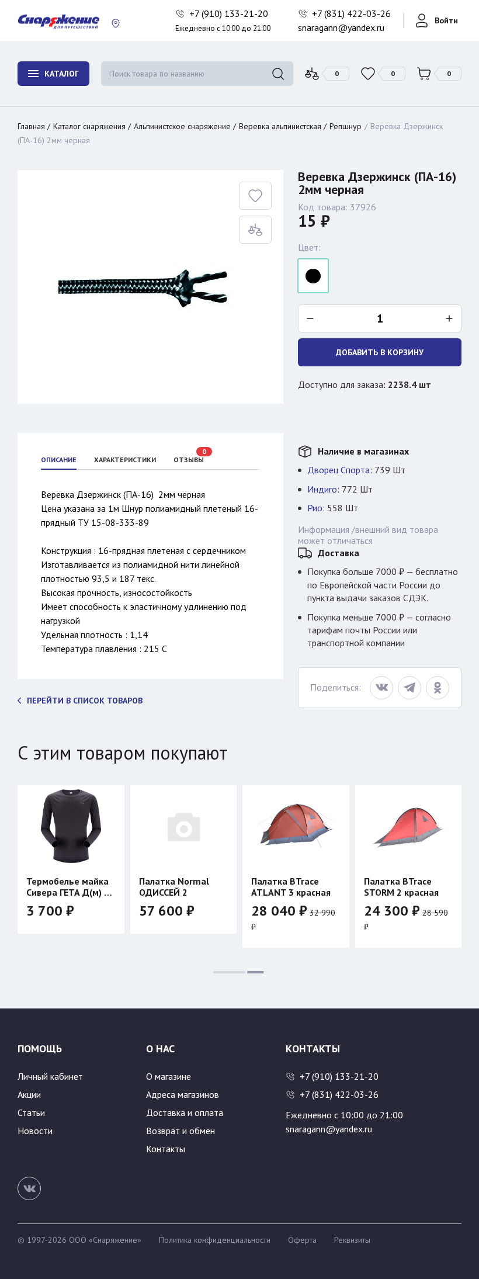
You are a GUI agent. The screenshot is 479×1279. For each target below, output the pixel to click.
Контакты (165, 1149)
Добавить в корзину (380, 352)
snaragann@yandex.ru (341, 27)
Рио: (316, 508)
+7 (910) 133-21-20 (229, 13)
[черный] (313, 276)
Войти (446, 20)
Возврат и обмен (180, 1130)
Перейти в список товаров (85, 700)
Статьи (31, 1112)
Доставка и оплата (184, 1112)
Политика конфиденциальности (214, 1240)
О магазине (168, 1076)
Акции (29, 1094)
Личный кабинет (50, 1076)
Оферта (302, 1240)
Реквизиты (352, 1240)
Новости (35, 1130)
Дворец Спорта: (339, 470)
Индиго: (323, 489)
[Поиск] (278, 73)
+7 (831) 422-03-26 (352, 13)
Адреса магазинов (182, 1094)
